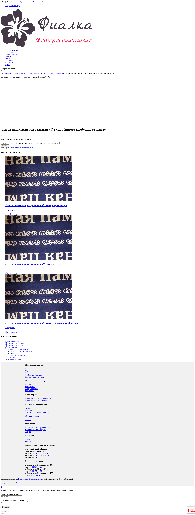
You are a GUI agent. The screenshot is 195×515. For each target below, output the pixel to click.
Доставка (28, 439)
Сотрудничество (11, 54)
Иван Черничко (22, 483)
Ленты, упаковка (11, 347)
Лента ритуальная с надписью (52, 73)
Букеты (28, 369)
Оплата (28, 441)
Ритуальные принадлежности (27, 73)
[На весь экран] (6, 511)
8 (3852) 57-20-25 (35, 471)
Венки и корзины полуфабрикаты (38, 398)
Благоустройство (31, 389)
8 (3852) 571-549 (35, 475)
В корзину (5, 145)
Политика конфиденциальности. (30, 479)
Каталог (28, 385)
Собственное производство (35, 430)
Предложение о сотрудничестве (37, 428)
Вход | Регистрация (12, 6)
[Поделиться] (4, 511)
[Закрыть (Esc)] (2, 511)
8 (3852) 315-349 (42, 453)
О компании (10, 58)
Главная (4, 73)
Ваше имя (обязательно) (10, 494)
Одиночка (29, 371)
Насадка (28, 373)
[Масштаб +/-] (8, 511)
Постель (13, 353)
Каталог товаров (11, 50)
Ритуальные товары (17, 355)
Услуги (8, 56)
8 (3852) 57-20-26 (35, 467)
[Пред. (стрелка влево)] (2, 513)
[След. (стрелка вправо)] (4, 513)
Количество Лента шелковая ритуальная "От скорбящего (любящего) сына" (30, 143)
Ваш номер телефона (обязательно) (14, 501)
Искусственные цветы (14, 345)
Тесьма (12, 357)
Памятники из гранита (14, 359)
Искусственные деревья (14, 343)
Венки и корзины (12, 341)
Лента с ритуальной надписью (37, 412)
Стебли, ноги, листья (33, 375)
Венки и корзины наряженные (37, 400)
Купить (14, 214)
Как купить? (10, 52)
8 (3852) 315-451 (42, 455)
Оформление (30, 387)
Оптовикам (29, 391)
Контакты (9, 60)
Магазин (11, 73)
